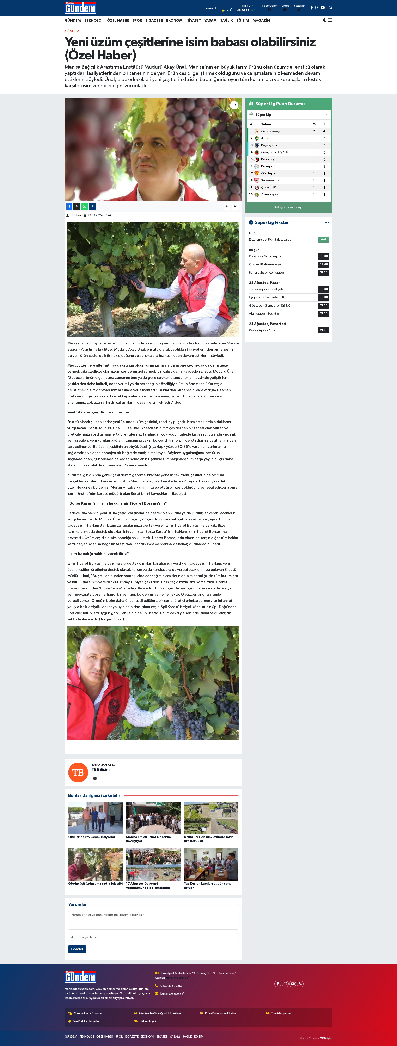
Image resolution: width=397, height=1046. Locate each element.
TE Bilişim (76, 215)
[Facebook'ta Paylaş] (69, 206)
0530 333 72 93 (171, 985)
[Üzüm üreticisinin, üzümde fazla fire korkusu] (211, 818)
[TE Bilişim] (78, 772)
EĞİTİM (242, 21)
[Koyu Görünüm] (324, 20)
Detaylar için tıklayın (289, 207)
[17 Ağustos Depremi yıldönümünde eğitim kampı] (153, 864)
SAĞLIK (226, 21)
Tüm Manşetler (281, 1013)
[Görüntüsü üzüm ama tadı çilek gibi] (95, 864)
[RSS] (300, 984)
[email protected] (177, 977)
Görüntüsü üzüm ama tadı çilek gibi (95, 883)
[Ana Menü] (329, 20)
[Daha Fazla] (92, 206)
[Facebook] (277, 984)
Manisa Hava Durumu (88, 1013)
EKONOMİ (175, 21)
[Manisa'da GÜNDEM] (80, 8)
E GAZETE (154, 21)
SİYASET (194, 21)
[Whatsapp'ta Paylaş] (84, 206)
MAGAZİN (261, 21)
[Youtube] (292, 984)
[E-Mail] (95, 779)
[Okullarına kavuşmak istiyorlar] (95, 818)
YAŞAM (210, 21)
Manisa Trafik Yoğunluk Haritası (160, 1013)
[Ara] (330, 8)
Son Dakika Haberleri (86, 1021)
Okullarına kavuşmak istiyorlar (91, 837)
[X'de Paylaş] (76, 206)
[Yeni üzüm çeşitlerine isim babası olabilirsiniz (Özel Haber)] (153, 149)
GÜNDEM (73, 21)
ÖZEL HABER (118, 21)
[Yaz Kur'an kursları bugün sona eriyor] (211, 864)
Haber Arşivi (148, 1021)
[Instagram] (285, 984)
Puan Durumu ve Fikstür (220, 1013)
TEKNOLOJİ (94, 21)
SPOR (137, 21)
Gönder (77, 949)
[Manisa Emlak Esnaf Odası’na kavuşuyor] (153, 818)
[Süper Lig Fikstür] (327, 222)
